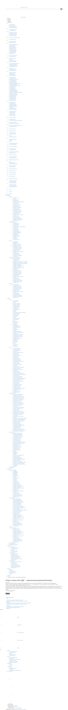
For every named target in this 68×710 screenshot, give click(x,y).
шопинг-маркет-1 (12, 546)
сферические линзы (17, 449)
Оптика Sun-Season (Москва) (18, 507)
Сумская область (12, 176)
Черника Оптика (16, 481)
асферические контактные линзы (19, 413)
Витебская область (13, 130)
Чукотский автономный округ (14, 123)
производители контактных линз (19, 397)
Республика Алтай (12, 78)
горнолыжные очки (17, 371)
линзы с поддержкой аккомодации (19, 458)
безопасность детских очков (18, 369)
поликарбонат (16, 464)
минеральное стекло (17, 459)
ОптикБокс (15, 479)
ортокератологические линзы (18, 408)
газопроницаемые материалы (18, 416)
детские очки (16, 351)
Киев (10, 161)
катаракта (15, 310)
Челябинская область (13, 122)
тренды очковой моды (17, 206)
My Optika (15, 470)
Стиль (9, 195)
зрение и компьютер (17, 303)
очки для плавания (17, 363)
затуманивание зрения (17, 331)
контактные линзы (16, 313)
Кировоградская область (14, 163)
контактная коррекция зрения (18, 394)
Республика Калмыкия (13, 84)
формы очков (16, 488)
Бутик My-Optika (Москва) (18, 500)
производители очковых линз (18, 436)
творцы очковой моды (17, 231)
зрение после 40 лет (17, 304)
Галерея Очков (16, 475)
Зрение (9, 298)
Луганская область (13, 165)
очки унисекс (16, 203)
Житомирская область (13, 154)
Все (7, 598)
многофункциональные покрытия (19, 443)
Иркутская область (13, 42)
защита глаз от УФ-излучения (18, 214)
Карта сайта (12, 669)
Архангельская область (13, 26)
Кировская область (13, 48)
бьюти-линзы (16, 415)
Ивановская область (13, 41)
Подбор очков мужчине (17, 264)
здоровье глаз (16, 215)
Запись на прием (12, 572)
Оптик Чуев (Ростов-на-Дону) (18, 505)
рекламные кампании (17, 204)
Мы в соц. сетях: (10, 671)
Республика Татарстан (13, 93)
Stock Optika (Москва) (17, 498)
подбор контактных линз (18, 338)
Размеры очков (16, 268)
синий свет (15, 323)
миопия (15, 317)
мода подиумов (16, 224)
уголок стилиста (16, 227)
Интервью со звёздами (17, 244)
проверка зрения (16, 307)
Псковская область (13, 75)
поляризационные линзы (18, 247)
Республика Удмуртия (13, 95)
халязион (15, 345)
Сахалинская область (13, 105)
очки (14, 320)
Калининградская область (14, 44)
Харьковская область (13, 180)
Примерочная (12, 570)
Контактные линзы (13, 393)
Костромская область (13, 49)
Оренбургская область (13, 69)
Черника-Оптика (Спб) (17, 511)
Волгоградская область (13, 33)
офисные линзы (16, 362)
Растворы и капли (12, 655)
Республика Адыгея (13, 77)
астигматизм (16, 308)
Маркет (9, 545)
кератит (15, 311)
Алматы (11, 140)
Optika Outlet (16, 472)
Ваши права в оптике (13, 543)
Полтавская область (13, 172)
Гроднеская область (13, 133)
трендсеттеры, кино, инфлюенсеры (19, 226)
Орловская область (13, 70)
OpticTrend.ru (16, 471)
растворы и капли (14, 551)
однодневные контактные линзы (19, 407)
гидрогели (15, 417)
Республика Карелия (13, 86)
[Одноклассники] (7, 593)
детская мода (16, 356)
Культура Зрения (16, 477)
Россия (24, 7)
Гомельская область (13, 132)
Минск (11, 135)
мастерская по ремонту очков (18, 361)
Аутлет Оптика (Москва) (17, 499)
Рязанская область (13, 100)
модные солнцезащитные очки (19, 379)
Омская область (12, 68)
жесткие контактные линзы (18, 402)
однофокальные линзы (17, 444)
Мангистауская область (13, 146)
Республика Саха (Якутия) (14, 91)
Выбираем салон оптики (14, 544)
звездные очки (16, 236)
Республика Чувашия (13, 98)
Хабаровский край (13, 119)
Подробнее (8, 601)
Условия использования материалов (20, 709)
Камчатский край (12, 46)
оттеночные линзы (17, 409)
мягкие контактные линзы (18, 405)
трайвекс (15, 465)
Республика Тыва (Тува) (13, 94)
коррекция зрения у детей (18, 218)
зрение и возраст (16, 216)
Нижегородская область (13, 64)
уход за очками (16, 354)
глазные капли (16, 329)
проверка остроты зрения (18, 219)
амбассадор (16, 228)
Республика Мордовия (13, 90)
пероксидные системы (17, 426)
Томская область (12, 113)
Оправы (11, 653)
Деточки (15, 476)
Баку (10, 189)
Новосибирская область (13, 66)
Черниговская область (13, 185)
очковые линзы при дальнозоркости (19, 463)
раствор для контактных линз (18, 411)
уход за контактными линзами (18, 399)
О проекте (9, 666)
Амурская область (12, 25)
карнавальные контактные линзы (19, 403)
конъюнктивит (16, 315)
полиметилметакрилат (17, 427)
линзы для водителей (17, 360)
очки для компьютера (17, 350)
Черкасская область (13, 184)
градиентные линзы (17, 372)
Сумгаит (11, 193)
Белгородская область (13, 29)
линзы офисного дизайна (18, 457)
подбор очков (16, 339)
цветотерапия (16, 346)
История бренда (16, 284)
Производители (12, 466)
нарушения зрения (17, 306)
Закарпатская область (13, 156)
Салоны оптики (12, 497)
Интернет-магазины (13, 469)
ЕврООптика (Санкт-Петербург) (19, 501)
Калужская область (13, 45)
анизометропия (16, 325)
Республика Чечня (13, 97)
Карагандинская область (14, 143)
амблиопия (15, 324)
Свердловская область (13, 106)
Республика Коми (12, 87)
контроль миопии (16, 314)
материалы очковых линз (18, 433)
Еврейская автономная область (15, 37)
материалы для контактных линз (19, 396)
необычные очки (16, 260)
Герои (11, 240)
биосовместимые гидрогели (18, 414)
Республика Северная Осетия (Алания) (16, 92)
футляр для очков (16, 392)
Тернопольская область (13, 178)
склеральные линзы (17, 428)
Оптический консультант (14, 657)
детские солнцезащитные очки (19, 373)
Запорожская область (13, 157)
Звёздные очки (16, 243)
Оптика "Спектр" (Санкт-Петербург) (19, 506)
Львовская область (13, 166)
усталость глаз (16, 344)
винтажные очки (16, 199)
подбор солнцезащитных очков (19, 487)
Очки (10, 347)
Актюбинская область (13, 139)
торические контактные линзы (18, 431)
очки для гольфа (16, 382)
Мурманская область (13, 61)
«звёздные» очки (16, 197)
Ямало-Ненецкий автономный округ (15, 125)
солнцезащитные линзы (17, 211)
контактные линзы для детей (18, 404)
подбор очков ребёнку (17, 486)
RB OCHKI (15, 473)
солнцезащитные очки (17, 348)
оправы (13, 549)
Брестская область (13, 128)
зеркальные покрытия (17, 456)
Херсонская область (13, 181)
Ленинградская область (13, 55)
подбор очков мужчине (17, 484)
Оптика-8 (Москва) (17, 508)
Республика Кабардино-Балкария (15, 83)
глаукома (15, 330)
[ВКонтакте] (6, 593)
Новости (11, 196)
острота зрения (16, 319)
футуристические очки (17, 207)
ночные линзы (16, 406)
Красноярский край (13, 51)
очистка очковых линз (17, 380)
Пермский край (12, 73)
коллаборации (16, 230)
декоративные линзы (17, 401)
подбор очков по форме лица (18, 485)
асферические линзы (17, 439)
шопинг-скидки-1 (14, 527)
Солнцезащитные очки (13, 651)
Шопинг (9, 468)
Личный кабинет (23, 17)
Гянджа (11, 191)
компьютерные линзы (17, 359)
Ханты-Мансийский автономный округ (16, 120)
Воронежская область (13, 35)
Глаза (10, 299)
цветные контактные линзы (18, 400)
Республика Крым (12, 88)
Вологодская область (13, 34)
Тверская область (12, 112)
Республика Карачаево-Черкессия (15, 85)
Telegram (11, 573)
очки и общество (16, 202)
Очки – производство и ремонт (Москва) (20, 509)
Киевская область (12, 162)
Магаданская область (13, 58)
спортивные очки (16, 353)
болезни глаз (16, 300)
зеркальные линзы (17, 358)
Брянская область (12, 30)
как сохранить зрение (17, 217)
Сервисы (9, 568)
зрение (15, 302)
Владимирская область (13, 32)
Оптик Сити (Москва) (17, 504)
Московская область (13, 60)
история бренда (16, 229)
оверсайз (15, 237)
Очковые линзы (12, 432)
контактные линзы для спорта (18, 421)
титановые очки (16, 205)
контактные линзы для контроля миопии (20, 418)
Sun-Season (15, 474)
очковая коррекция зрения (18, 434)
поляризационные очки (17, 385)
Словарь (11, 467)
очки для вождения (17, 349)
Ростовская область (13, 99)
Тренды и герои (12, 221)
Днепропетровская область (14, 151)
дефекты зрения (16, 213)
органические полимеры (18, 460)
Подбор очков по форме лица (18, 265)
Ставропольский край (13, 109)
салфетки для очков (17, 387)
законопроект (30, 584)
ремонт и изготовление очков (18, 352)
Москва (11, 59)
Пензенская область (13, 72)
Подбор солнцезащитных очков (19, 267)
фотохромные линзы (17, 212)
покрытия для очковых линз (18, 435)
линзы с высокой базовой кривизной (19, 378)
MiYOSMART (16, 453)
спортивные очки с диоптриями (19, 367)
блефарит (15, 328)
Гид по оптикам (12, 542)
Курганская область (13, 52)
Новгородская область (13, 65)
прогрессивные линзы (17, 386)
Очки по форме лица (13, 571)
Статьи (9, 656)
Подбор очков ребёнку (17, 266)
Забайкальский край (13, 39)
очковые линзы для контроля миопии (20, 461)
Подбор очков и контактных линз (15, 257)
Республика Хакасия (13, 96)
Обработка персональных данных (15, 670)
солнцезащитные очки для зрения (19, 388)
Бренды (11, 283)
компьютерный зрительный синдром (20, 312)
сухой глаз (15, 342)
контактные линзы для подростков (19, 419)
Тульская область (12, 114)
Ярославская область (13, 126)
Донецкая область (12, 152)
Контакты (11, 667)
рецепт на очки (16, 220)
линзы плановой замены (18, 424)
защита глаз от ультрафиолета (19, 332)
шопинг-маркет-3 (12, 560)
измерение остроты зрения (18, 334)
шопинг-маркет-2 (12, 552)
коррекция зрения (16, 305)
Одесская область (12, 170)
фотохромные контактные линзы (19, 412)
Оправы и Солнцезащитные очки (15, 659)
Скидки (11, 526)
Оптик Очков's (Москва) (17, 503)
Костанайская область (13, 144)
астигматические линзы (17, 438)
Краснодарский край (13, 50)
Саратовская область (13, 104)
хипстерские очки (16, 208)
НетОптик (15, 478)
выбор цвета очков (17, 482)
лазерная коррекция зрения (18, 336)
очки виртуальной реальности (18, 381)
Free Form (15, 452)
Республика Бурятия (13, 80)
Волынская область (13, 149)
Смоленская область (13, 108)
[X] (9, 593)
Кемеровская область (13, 47)
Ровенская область (13, 174)
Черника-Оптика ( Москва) (18, 510)
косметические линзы (17, 423)
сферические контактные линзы (19, 429)
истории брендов (16, 223)
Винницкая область (13, 148)
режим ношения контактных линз (19, 398)
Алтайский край (12, 24)
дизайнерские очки (17, 235)
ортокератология (16, 337)
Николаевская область (13, 168)
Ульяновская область (13, 117)
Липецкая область (12, 56)
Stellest (15, 454)
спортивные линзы (17, 366)
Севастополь (12, 107)
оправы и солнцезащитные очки (19, 201)
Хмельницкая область (13, 182)
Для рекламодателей (13, 668)
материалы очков (16, 483)
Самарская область (13, 102)
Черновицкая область (13, 186)
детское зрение (16, 301)
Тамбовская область (13, 111)
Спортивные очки (12, 654)
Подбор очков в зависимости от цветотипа (20, 262)
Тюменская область (13, 115)
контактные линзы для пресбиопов (19, 420)
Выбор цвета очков (17, 258)
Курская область (12, 53)
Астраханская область (13, 27)
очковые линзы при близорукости (19, 462)
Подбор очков (12, 658)
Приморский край (12, 74)
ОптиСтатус (15, 480)
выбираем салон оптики (17, 210)
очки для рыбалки (16, 383)
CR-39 (15, 451)
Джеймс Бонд (16, 200)
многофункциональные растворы (19, 425)
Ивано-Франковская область (14, 159)
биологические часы (17, 327)
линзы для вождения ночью (18, 377)
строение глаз (16, 341)
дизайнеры (15, 222)
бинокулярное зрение (17, 326)
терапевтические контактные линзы (19, 430)
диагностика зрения (17, 309)
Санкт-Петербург (12, 103)
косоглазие (15, 316)
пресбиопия (16, 321)
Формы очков (16, 269)
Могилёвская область (13, 136)
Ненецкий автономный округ (14, 63)
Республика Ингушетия (13, 82)
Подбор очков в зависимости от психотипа (20, 261)
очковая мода (16, 225)
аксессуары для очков (17, 355)
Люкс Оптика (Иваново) (17, 502)
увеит (14, 343)
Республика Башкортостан (14, 79)
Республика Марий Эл (13, 89)
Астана (11, 141)
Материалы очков (16, 259)
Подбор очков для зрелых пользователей (20, 263)
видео (15, 198)
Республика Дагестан (13, 81)
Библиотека (9, 663)
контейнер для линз (17, 422)
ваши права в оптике (17, 209)
